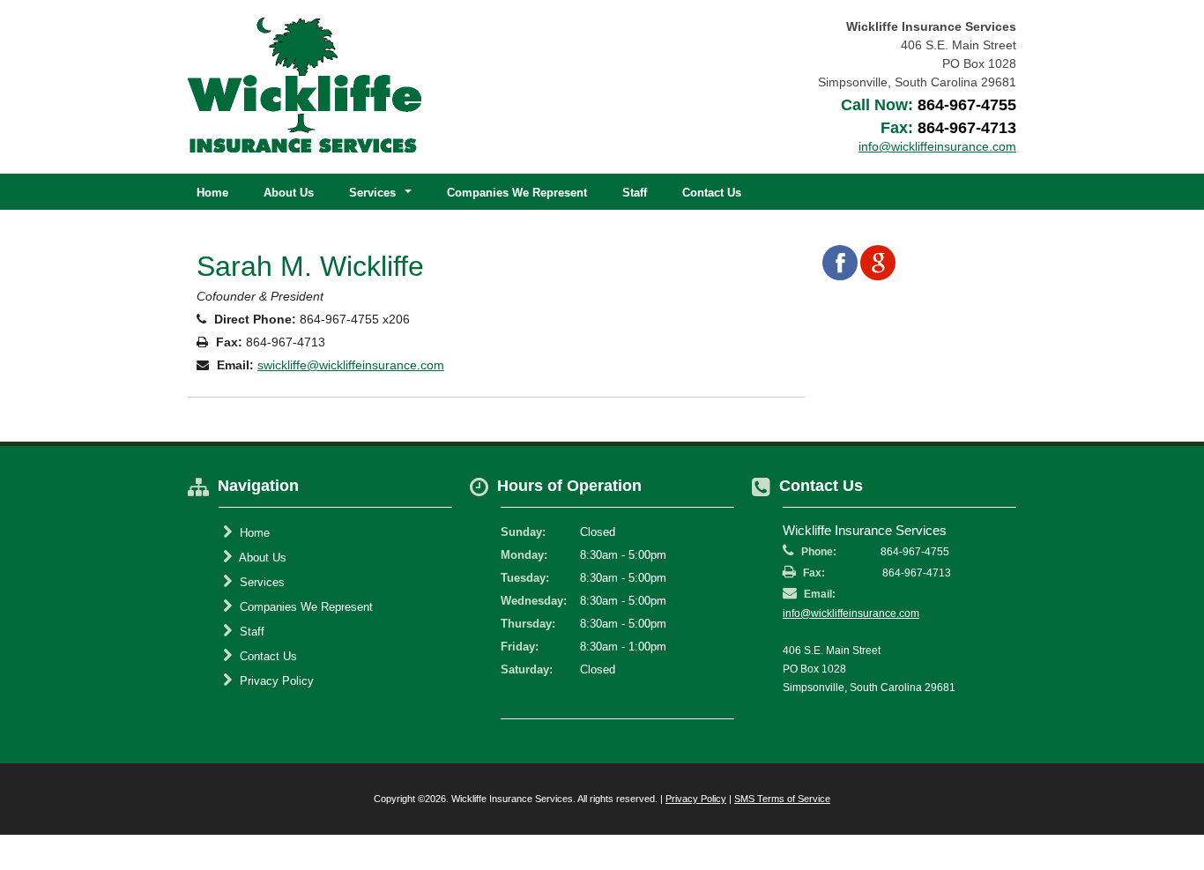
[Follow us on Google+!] (878, 262)
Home (212, 192)
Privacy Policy (275, 681)
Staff (634, 192)
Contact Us (711, 192)
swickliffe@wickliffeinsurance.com (350, 365)
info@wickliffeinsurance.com (851, 613)
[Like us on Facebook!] (840, 262)
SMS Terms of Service (782, 798)
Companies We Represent (517, 192)
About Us (289, 192)
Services (260, 582)
